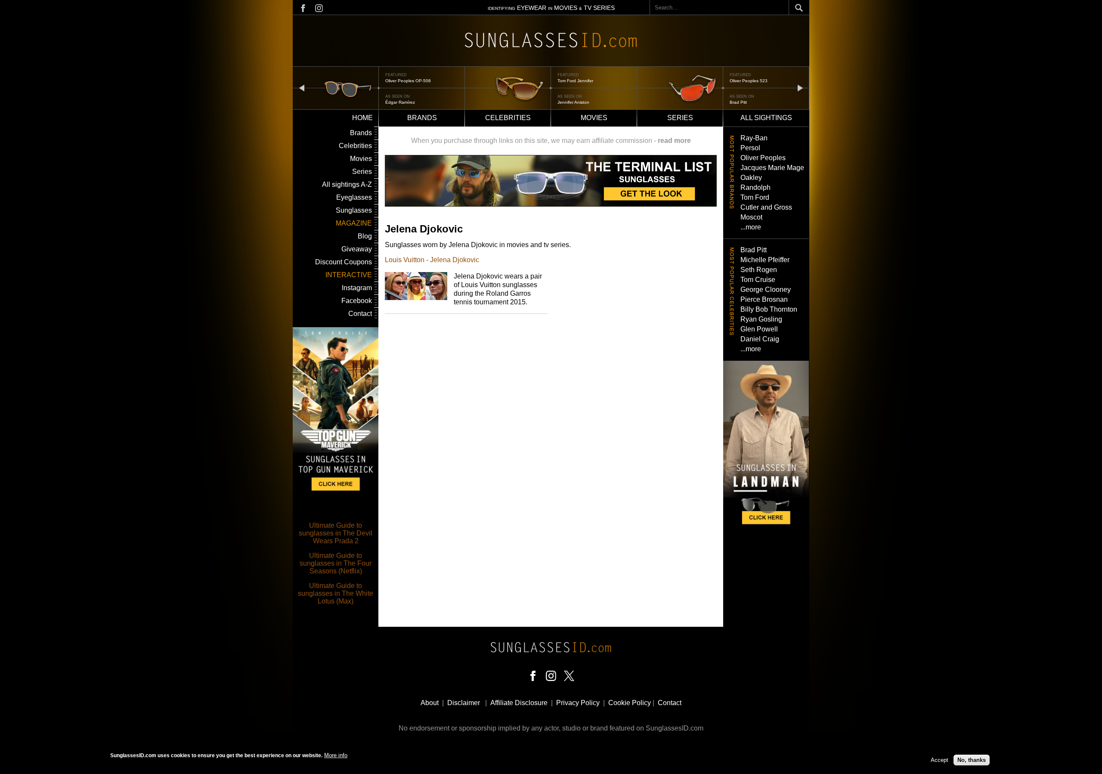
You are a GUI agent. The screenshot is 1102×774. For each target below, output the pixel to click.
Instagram (357, 287)
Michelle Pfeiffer (764, 259)
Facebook (356, 300)
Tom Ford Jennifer (575, 80)
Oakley (751, 177)
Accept (939, 760)
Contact (360, 313)
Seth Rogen (758, 269)
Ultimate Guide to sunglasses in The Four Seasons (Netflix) (335, 563)
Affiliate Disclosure (519, 702)
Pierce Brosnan (764, 299)
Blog (365, 236)
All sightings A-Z (347, 184)
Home (362, 117)
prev (301, 87)
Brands (422, 117)
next (800, 87)
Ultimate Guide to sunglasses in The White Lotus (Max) (335, 593)
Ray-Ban (754, 138)
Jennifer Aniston (573, 102)
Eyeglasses (354, 197)
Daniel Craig (759, 339)
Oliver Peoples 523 (749, 80)
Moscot (751, 217)
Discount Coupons (343, 262)
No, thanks (971, 760)
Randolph (755, 187)
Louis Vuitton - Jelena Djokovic (432, 259)
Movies (594, 117)
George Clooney (765, 289)
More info (335, 755)
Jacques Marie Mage (772, 167)
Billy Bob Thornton (768, 309)
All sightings (766, 117)
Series (680, 117)
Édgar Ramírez (400, 102)
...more (750, 227)
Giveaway (356, 249)
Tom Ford (754, 197)
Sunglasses (354, 210)
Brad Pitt (738, 102)
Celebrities (508, 117)
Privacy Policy (578, 702)
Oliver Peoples (763, 157)
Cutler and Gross (766, 207)
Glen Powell (759, 329)
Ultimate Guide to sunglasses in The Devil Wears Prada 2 (335, 533)
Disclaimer (463, 702)
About (430, 702)
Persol (750, 148)
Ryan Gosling (761, 319)
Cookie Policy (629, 702)
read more (674, 140)
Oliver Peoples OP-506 (408, 80)
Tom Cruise (757, 279)
